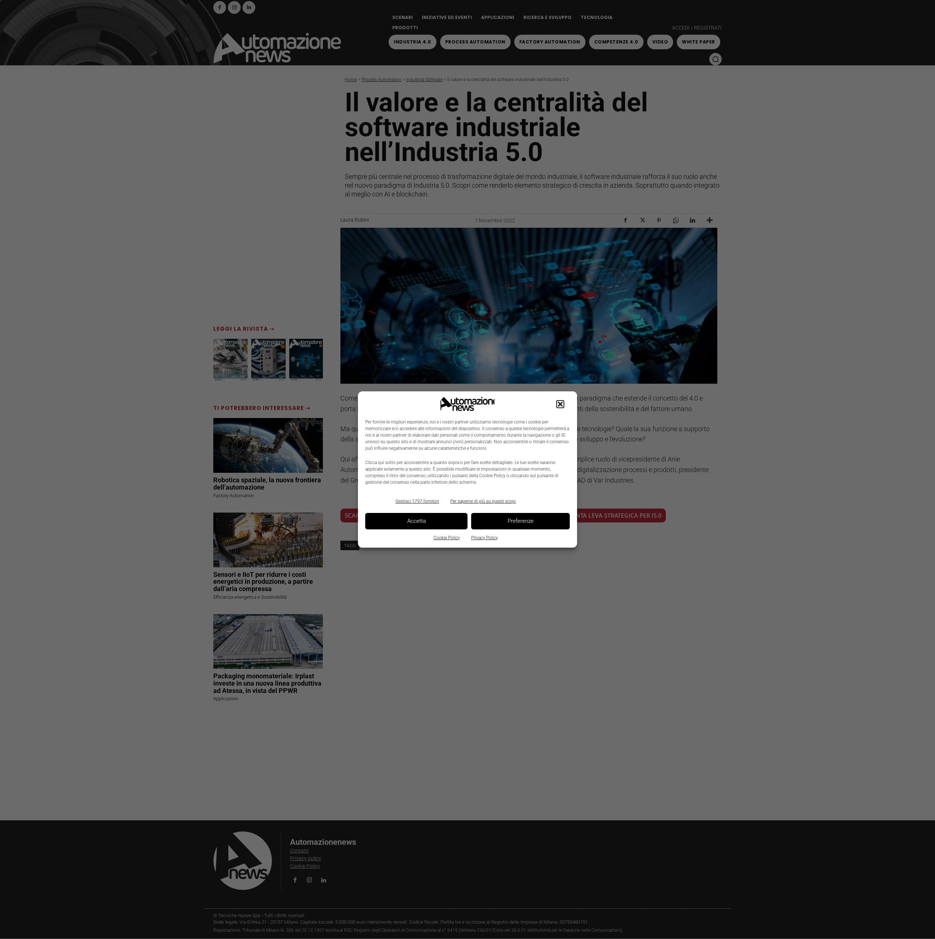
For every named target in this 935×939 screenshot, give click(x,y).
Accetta (416, 521)
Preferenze (521, 521)
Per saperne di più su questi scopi (483, 501)
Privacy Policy (484, 537)
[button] (560, 404)
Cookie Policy (447, 537)
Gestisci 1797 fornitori (417, 501)
